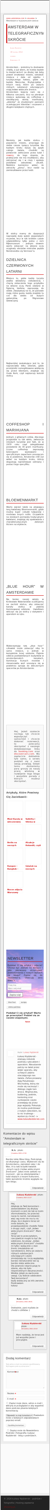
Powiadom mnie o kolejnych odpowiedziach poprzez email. (25, 1418)
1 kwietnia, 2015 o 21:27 (24, 1197)
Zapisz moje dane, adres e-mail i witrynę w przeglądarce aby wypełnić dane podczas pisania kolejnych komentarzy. (25, 1407)
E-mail (11, 1399)
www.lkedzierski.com (15, 18)
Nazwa (11, 1394)
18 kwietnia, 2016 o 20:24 (29, 1328)
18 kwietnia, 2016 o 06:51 (24, 1301)
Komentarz (11, 1372)
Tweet (27, 1022)
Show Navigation (40, 23)
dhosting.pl (9, 1507)
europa (23, 1002)
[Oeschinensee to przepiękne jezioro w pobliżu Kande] (37, 1455)
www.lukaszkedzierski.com (31, 1119)
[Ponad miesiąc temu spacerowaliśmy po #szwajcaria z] (13, 1455)
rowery (9, 155)
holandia (31, 18)
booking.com (26, 751)
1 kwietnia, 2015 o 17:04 (18, 1153)
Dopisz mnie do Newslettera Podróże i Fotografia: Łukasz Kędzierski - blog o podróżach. (22, 1433)
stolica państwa (14, 1007)
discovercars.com (24, 754)
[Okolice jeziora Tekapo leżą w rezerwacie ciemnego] (37, 1475)
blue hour (12, 1002)
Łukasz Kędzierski (15, 48)
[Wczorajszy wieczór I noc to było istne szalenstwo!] (13, 1475)
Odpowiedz (37, 1188)
